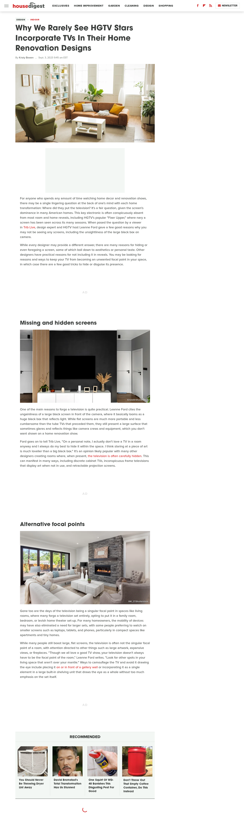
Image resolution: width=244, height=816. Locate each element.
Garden (114, 6)
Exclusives (60, 6)
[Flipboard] (204, 6)
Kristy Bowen (26, 57)
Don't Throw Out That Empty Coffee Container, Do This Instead (136, 786)
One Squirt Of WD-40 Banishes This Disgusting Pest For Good (101, 786)
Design (148, 6)
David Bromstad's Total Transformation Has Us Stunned (67, 784)
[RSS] (210, 6)
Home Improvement (88, 6)
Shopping (166, 6)
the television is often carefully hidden (114, 456)
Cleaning (132, 6)
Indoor (34, 19)
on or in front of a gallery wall (77, 667)
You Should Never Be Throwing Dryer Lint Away (31, 784)
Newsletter (229, 6)
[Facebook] (197, 6)
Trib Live (29, 227)
